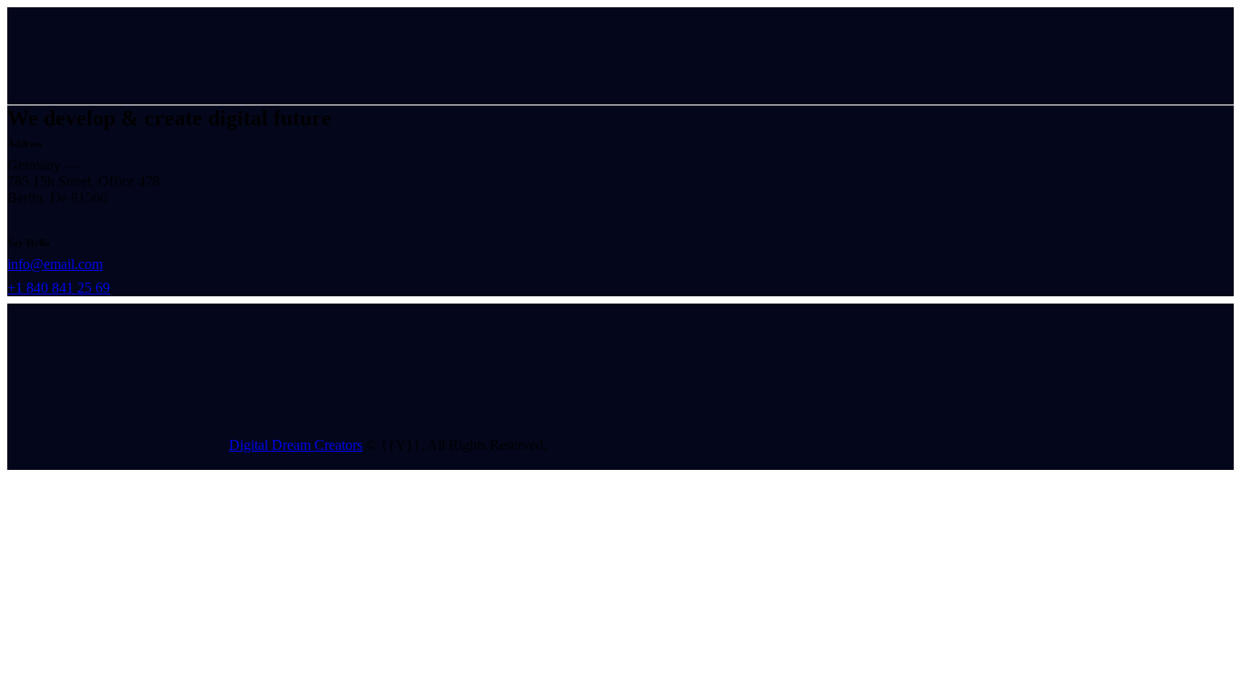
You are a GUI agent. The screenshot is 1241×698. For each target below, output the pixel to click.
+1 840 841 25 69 (58, 287)
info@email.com (55, 264)
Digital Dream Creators (295, 445)
